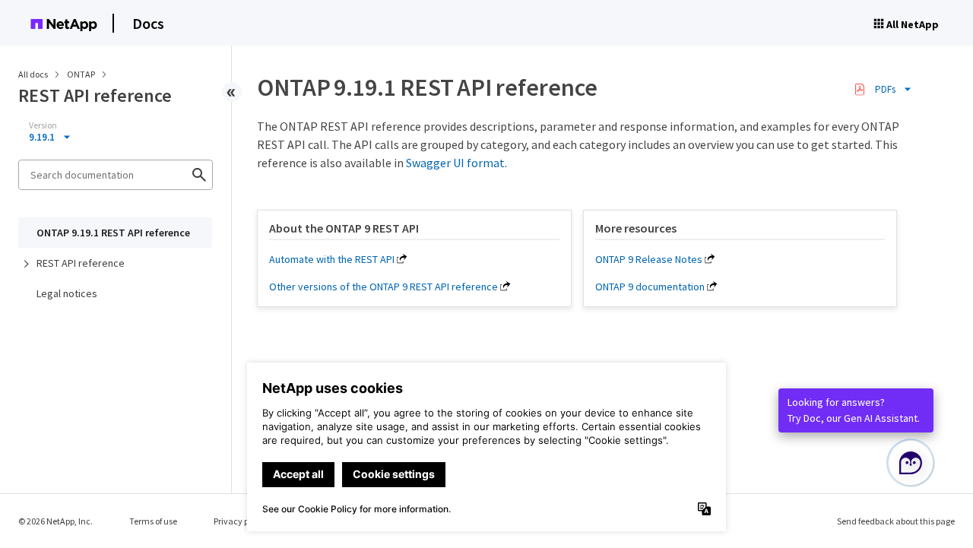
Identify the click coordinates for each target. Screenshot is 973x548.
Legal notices (66, 293)
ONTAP (82, 74)
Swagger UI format (455, 162)
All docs (33, 74)
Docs (148, 23)
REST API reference (80, 263)
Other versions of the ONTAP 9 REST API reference (383, 286)
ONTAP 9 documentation (650, 286)
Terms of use (153, 521)
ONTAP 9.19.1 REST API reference (113, 232)
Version (43, 125)
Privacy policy (240, 521)
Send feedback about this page (896, 521)
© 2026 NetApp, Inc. (55, 521)
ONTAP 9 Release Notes (648, 259)
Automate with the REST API (332, 259)
